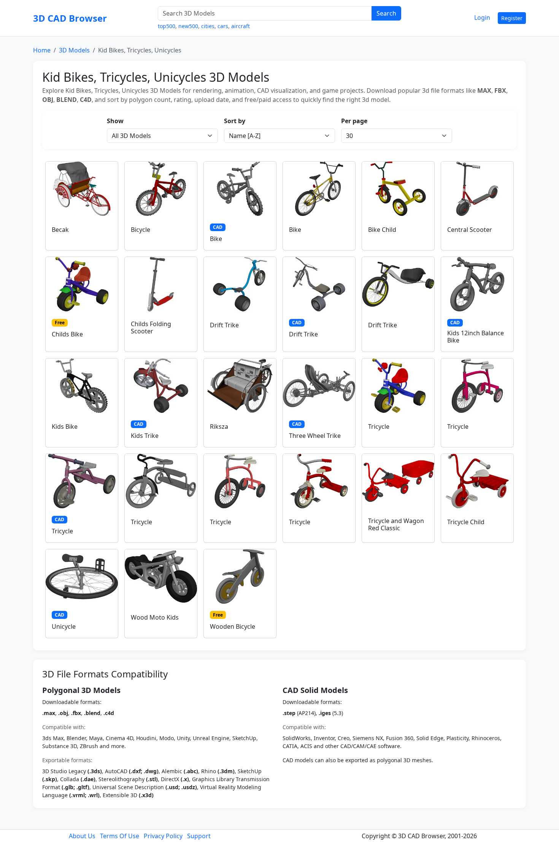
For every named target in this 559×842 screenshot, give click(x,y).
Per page (354, 121)
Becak (60, 229)
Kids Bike (65, 426)
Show (115, 121)
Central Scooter (469, 229)
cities (207, 26)
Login (482, 17)
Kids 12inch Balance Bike (475, 336)
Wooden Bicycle (232, 626)
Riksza (219, 426)
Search (386, 13)
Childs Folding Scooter (151, 327)
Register (511, 18)
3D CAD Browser (70, 18)
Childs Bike (67, 334)
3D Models (74, 50)
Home (42, 50)
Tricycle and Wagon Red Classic (396, 524)
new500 (188, 26)
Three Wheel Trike (315, 435)
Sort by (234, 121)
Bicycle (140, 229)
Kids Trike (145, 435)
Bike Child (382, 229)
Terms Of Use (119, 836)
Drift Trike (224, 325)
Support (199, 836)
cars (223, 26)
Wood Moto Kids (155, 617)
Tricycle (378, 426)
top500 (166, 26)
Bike (216, 239)
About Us (82, 836)
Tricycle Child (465, 522)
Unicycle (64, 626)
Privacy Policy (163, 836)
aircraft (240, 26)
